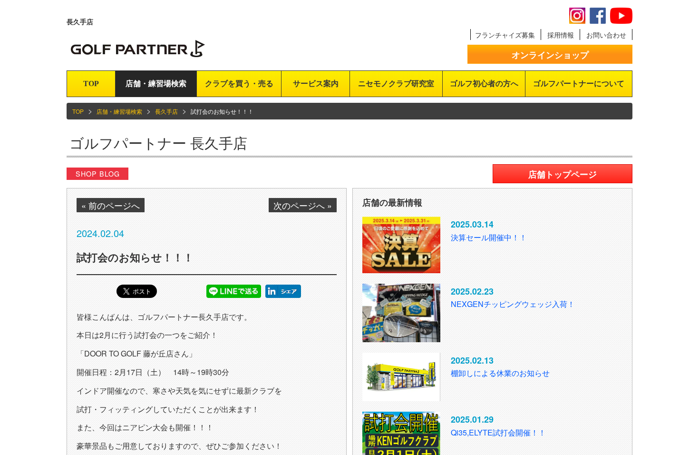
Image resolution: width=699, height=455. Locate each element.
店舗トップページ (562, 174)
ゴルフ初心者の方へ (484, 83)
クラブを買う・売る (239, 83)
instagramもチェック (577, 16)
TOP (91, 83)
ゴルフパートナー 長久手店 (158, 142)
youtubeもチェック (621, 16)
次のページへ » (302, 205)
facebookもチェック (598, 16)
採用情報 (560, 35)
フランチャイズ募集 (505, 35)
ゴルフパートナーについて (578, 83)
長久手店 (166, 111)
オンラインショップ (550, 55)
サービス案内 (316, 83)
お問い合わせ (606, 35)
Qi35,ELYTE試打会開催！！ (498, 432)
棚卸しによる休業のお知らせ (500, 372)
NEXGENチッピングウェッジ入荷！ (513, 303)
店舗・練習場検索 (156, 83)
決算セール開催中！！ (489, 237)
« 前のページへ (110, 205)
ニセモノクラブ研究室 (396, 83)
